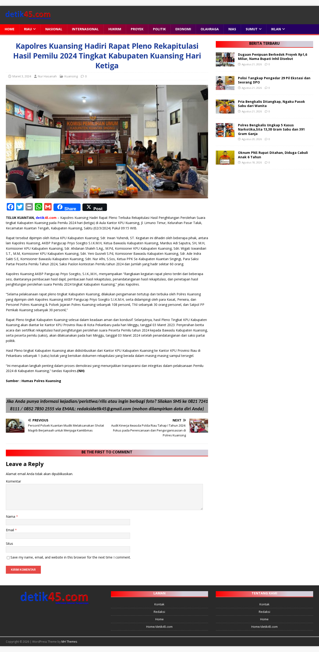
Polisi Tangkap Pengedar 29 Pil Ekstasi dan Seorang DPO (274, 80)
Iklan (276, 29)
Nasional (53, 29)
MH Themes (69, 642)
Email (10, 530)
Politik (159, 29)
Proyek (137, 29)
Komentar (13, 481)
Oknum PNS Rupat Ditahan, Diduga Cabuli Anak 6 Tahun (273, 154)
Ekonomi (183, 29)
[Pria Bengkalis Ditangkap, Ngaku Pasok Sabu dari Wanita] (225, 111)
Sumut (252, 29)
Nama (11, 516)
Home (9, 29)
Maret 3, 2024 (21, 76)
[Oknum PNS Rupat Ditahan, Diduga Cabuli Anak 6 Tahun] (225, 162)
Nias (232, 29)
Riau (28, 29)
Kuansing (71, 76)
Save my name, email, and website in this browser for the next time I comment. (71, 557)
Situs (9, 543)
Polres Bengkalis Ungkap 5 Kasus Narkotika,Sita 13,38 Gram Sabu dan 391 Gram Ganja (271, 129)
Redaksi (159, 612)
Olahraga (210, 29)
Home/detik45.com (159, 626)
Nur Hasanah (47, 76)
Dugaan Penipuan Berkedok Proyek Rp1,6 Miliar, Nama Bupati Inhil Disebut (272, 56)
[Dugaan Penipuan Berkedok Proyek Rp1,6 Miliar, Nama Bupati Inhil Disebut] (225, 64)
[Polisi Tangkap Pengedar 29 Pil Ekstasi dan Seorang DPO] (225, 87)
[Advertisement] (264, 208)
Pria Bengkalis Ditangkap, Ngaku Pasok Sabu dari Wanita (271, 103)
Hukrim (114, 29)
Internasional (85, 29)
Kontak (159, 604)
